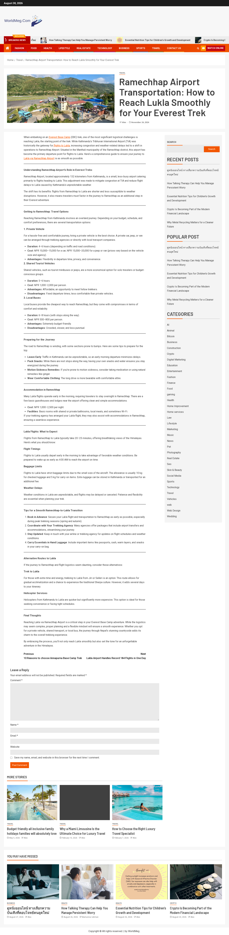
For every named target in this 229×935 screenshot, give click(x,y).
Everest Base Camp (59, 137)
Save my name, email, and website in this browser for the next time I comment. (57, 757)
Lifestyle (64, 48)
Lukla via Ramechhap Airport (39, 158)
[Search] (198, 48)
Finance (171, 382)
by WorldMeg (132, 931)
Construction (174, 348)
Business (124, 48)
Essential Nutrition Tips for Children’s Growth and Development (137, 40)
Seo (169, 464)
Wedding (172, 516)
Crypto (170, 353)
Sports (140, 48)
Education (172, 365)
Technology (104, 48)
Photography (174, 452)
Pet (169, 446)
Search (171, 142)
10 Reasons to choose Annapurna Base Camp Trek (53, 656)
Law (169, 417)
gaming (171, 394)
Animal (170, 330)
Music (170, 435)
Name (14, 724)
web (169, 504)
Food (34, 48)
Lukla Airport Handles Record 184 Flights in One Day (116, 656)
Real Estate (84, 48)
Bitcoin (170, 336)
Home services (175, 411)
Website (14, 746)
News (170, 440)
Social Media (174, 475)
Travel (156, 48)
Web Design (173, 510)
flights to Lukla (61, 145)
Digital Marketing (176, 359)
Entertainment (174, 371)
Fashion (19, 48)
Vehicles (172, 499)
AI (168, 324)
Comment (16, 680)
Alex (124, 122)
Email (14, 735)
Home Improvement (178, 406)
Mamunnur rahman (90, 917)
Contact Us (174, 48)
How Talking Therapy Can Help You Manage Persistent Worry (60, 40)
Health (48, 48)
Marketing (172, 429)
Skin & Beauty (174, 470)
